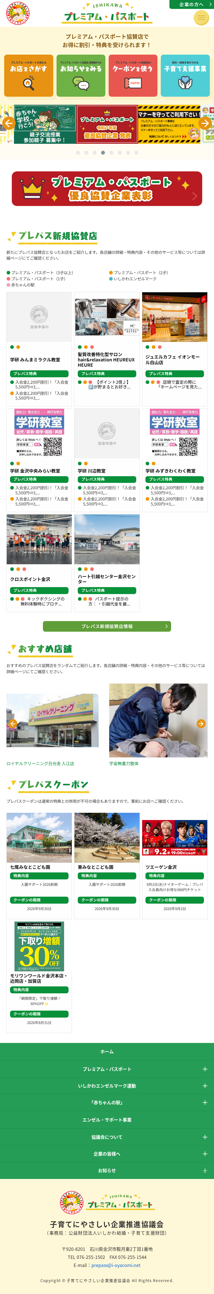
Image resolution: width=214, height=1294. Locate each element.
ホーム (107, 1051)
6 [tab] (119, 153)
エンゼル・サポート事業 (107, 1119)
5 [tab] (111, 153)
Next (205, 123)
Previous (9, 123)
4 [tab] (103, 153)
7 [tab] (128, 153)
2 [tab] (86, 153)
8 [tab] (136, 153)
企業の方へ (191, 4)
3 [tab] (94, 153)
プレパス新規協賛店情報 (107, 626)
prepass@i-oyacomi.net (115, 1265)
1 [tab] (78, 153)
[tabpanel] (107, 124)
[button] (12, 723)
